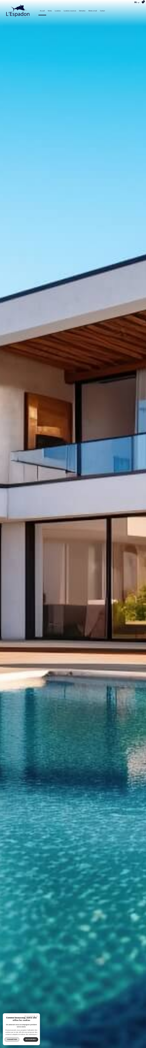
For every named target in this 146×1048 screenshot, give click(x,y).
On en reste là (29, 1016)
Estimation (82, 11)
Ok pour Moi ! (30, 1039)
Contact (102, 11)
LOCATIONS (58, 11)
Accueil (42, 11)
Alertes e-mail (92, 11)
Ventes (50, 11)
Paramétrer (12, 1039)
